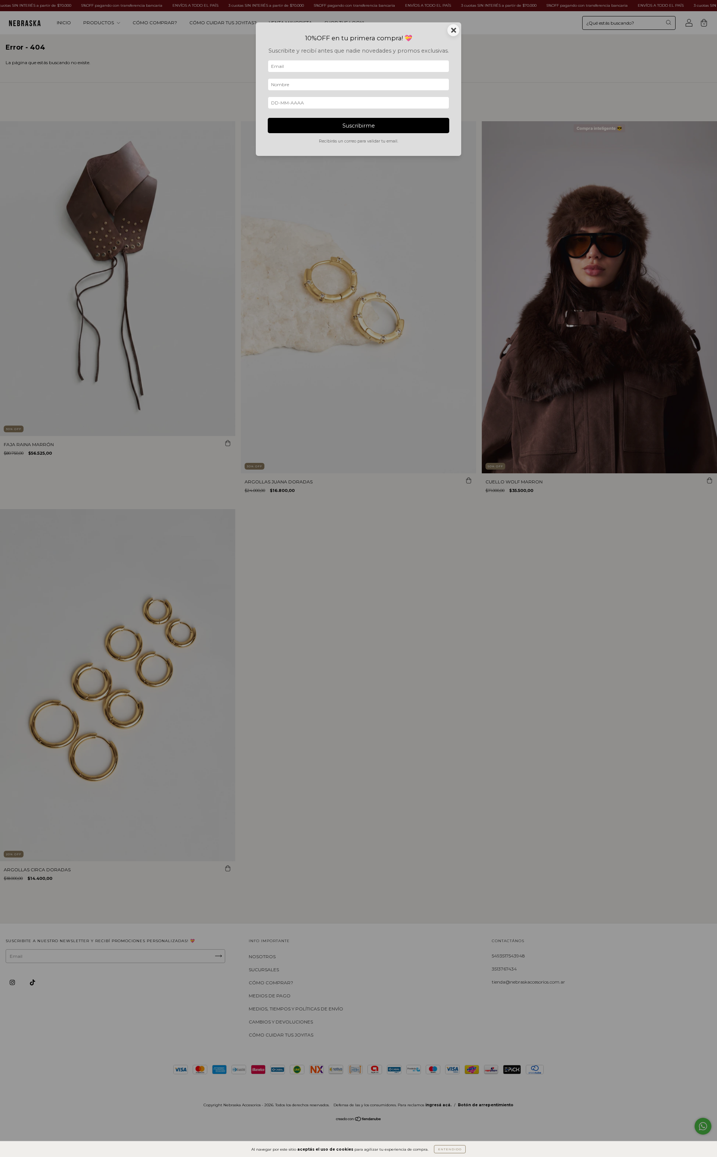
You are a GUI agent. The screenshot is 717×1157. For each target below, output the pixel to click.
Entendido (450, 1149)
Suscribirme (358, 125)
